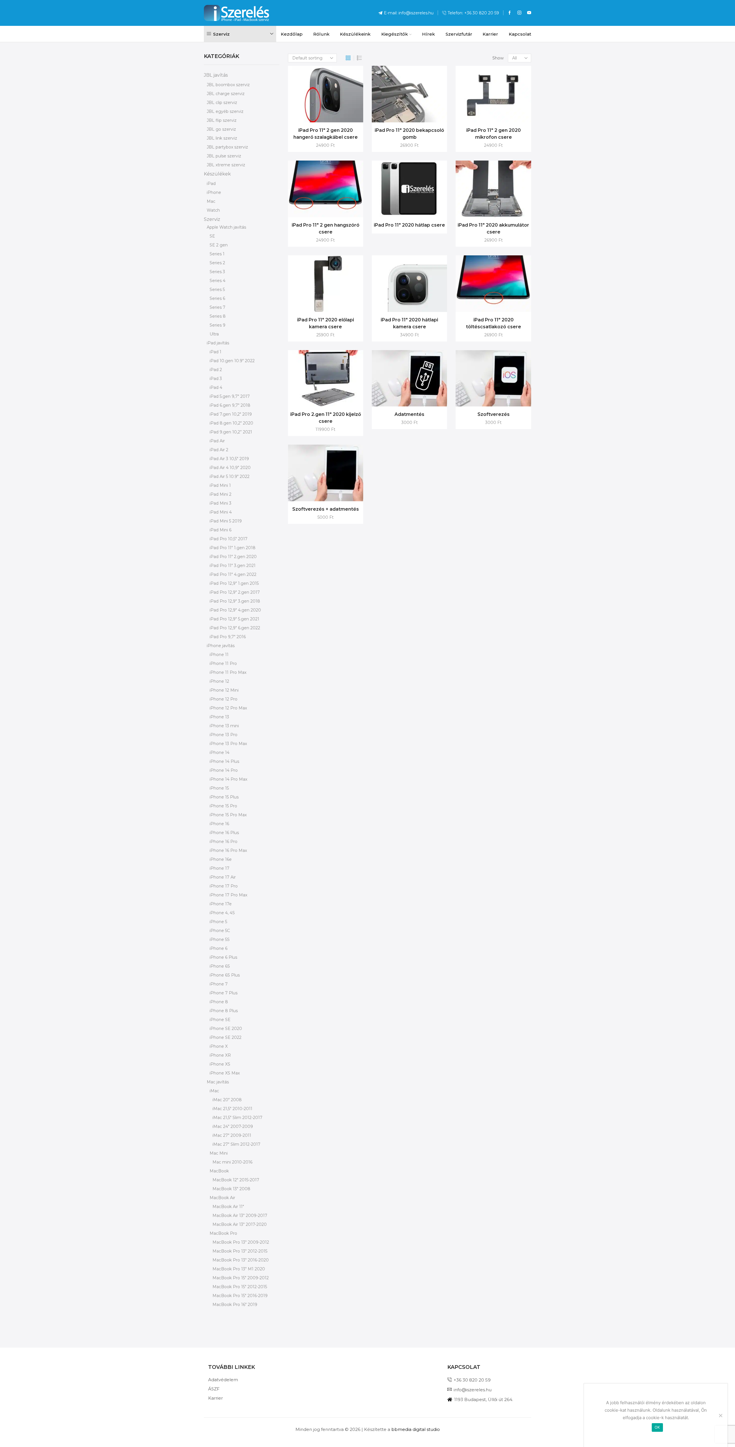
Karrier (490, 34)
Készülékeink (355, 34)
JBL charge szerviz (226, 93)
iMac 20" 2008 (227, 1099)
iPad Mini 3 (220, 503)
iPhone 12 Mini (224, 690)
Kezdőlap (292, 34)
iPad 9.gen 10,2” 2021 (231, 432)
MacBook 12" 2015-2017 (235, 1179)
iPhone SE (220, 1019)
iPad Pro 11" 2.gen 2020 (233, 556)
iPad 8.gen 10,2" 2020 (231, 423)
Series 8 (218, 316)
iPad (211, 183)
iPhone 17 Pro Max (228, 895)
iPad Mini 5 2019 (226, 521)
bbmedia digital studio (415, 1429)
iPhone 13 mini (224, 725)
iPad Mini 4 (221, 512)
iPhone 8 (219, 1001)
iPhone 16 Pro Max (228, 850)
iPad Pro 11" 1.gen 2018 (233, 547)
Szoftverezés (493, 414)
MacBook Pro (223, 1233)
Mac (211, 201)
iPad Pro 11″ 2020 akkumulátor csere (493, 228)
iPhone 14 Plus (224, 761)
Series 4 (217, 280)
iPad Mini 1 (220, 485)
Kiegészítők (394, 34)
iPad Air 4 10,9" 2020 (230, 467)
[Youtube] (529, 13)
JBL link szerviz (222, 138)
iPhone (214, 192)
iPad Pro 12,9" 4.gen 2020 (235, 610)
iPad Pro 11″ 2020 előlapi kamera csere (325, 323)
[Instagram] (519, 13)
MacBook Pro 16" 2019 (234, 1304)
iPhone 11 (219, 654)
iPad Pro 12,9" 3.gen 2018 (235, 601)
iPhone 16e (221, 859)
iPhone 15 (219, 788)
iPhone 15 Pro (223, 806)
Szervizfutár (459, 34)
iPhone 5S (220, 939)
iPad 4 (216, 387)
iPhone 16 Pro (223, 841)
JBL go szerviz (221, 129)
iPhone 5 (218, 921)
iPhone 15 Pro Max (228, 814)
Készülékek (217, 174)
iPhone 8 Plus (224, 1010)
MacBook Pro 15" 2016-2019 (240, 1295)
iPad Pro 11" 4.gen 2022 (233, 574)
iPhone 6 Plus (223, 957)
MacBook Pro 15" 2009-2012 (240, 1277)
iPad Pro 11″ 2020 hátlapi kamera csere (409, 323)
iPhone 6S (220, 966)
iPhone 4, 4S (222, 912)
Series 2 (217, 262)
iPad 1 (215, 351)
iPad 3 (216, 378)
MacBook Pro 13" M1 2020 (238, 1269)
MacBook (219, 1171)
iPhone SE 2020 (226, 1028)
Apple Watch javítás (226, 227)
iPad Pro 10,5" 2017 (228, 538)
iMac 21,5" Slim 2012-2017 (237, 1117)
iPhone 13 (219, 716)
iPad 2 (216, 369)
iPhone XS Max (225, 1073)
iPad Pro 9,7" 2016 (228, 636)
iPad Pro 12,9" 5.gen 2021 (234, 619)
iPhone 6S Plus (225, 975)
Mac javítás (218, 1082)
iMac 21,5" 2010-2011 (232, 1108)
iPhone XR (220, 1055)
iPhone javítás (221, 645)
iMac (214, 1090)
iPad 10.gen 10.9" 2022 (232, 360)
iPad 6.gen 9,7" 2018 (230, 405)
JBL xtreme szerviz (226, 164)
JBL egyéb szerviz (225, 111)
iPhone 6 (218, 948)
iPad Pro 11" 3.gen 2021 (233, 565)
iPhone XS (220, 1064)
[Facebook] (510, 13)
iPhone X (219, 1046)
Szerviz (212, 219)
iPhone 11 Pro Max (228, 672)
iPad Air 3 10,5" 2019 (229, 458)
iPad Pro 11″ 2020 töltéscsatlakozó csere (493, 323)
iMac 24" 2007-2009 (232, 1126)
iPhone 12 (219, 681)
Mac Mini (219, 1153)
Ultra (214, 334)
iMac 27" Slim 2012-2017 (236, 1144)
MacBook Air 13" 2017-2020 (239, 1224)
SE (212, 236)
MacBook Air (222, 1197)
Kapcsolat (520, 34)
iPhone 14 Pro (224, 770)
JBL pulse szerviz (224, 156)
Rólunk (321, 34)
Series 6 (217, 298)
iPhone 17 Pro (224, 886)
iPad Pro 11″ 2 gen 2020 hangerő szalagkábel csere (325, 134)
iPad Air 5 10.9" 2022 (229, 476)
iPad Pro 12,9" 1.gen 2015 (234, 583)
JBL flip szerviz (222, 120)
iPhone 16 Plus (224, 832)
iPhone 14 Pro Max (228, 779)
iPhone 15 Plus (224, 797)
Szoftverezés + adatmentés (325, 509)
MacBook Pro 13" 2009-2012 (240, 1242)
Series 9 (217, 325)
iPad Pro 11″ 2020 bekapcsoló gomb (409, 134)
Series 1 (217, 253)
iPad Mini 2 (220, 494)
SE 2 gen (219, 245)
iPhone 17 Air (223, 877)
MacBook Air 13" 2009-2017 (239, 1215)
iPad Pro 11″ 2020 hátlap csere (409, 225)
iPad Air (217, 440)
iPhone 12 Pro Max (228, 708)
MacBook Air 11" (228, 1206)
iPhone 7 (219, 984)
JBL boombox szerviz (228, 84)
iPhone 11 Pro (223, 663)
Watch (213, 210)
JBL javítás (216, 75)
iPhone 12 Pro (223, 699)
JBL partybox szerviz (227, 147)
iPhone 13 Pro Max (228, 743)
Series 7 (217, 307)
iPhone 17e (221, 903)
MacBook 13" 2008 (231, 1188)
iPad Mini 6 (220, 530)
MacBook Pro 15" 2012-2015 (239, 1286)
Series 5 (217, 289)
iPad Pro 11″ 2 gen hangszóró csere (325, 228)
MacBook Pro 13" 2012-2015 (239, 1251)
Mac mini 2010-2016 (232, 1162)
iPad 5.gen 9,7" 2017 (230, 396)
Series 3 (217, 271)
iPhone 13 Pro (223, 734)
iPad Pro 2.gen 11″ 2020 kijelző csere (325, 418)
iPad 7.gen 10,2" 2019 (231, 414)
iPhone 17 (219, 868)
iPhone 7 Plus (223, 992)
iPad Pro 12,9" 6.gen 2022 (235, 627)
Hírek (428, 34)
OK (657, 1427)
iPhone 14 (219, 752)
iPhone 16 (219, 823)
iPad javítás (218, 343)
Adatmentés (409, 414)
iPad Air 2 (219, 449)
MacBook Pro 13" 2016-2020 (240, 1260)
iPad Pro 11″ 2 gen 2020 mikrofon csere (493, 134)
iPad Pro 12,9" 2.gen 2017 (235, 592)
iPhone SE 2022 (225, 1037)
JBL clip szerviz (222, 102)
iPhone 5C (220, 930)
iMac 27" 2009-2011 (231, 1135)
